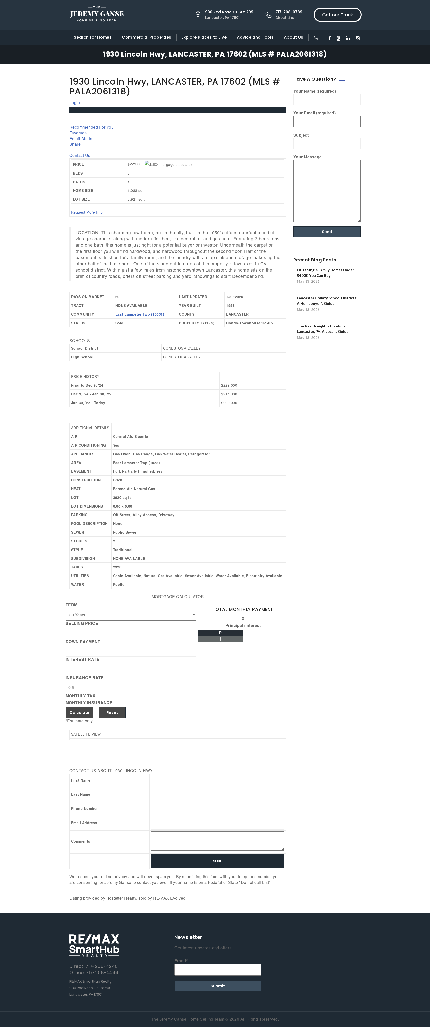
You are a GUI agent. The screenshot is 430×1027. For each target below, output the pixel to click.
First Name (81, 780)
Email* (181, 961)
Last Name (80, 794)
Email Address (84, 822)
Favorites (78, 133)
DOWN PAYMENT (83, 641)
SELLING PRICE (82, 623)
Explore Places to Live (204, 37)
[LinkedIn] (348, 38)
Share (75, 144)
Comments (80, 841)
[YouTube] (338, 38)
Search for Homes (93, 37)
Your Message (307, 157)
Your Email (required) (314, 113)
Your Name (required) (314, 91)
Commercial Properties (146, 37)
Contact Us (79, 155)
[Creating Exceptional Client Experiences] (96, 14)
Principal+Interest (243, 625)
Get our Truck (337, 15)
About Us (293, 37)
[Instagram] (357, 38)
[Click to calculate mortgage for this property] (168, 164)
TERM (72, 604)
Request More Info (87, 212)
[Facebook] (329, 38)
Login (74, 102)
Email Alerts (80, 138)
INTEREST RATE (82, 659)
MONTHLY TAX (80, 696)
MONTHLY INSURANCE (89, 702)
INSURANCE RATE (85, 677)
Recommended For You (91, 127)
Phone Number (84, 808)
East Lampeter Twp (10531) (139, 314)
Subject (301, 135)
